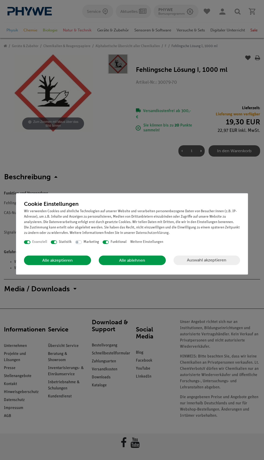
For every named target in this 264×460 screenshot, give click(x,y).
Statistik (65, 242)
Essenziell (39, 242)
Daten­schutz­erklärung (152, 233)
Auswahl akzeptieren (206, 260)
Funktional (119, 242)
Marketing (91, 242)
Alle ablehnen (132, 260)
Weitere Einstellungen (146, 242)
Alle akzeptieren (57, 260)
